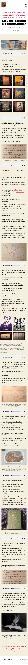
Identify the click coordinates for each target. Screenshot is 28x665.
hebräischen (18, 190)
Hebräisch (4, 502)
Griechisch (4, 499)
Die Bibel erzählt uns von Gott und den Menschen (14, 13)
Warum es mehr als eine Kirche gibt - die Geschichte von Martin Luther (14, 16)
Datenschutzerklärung (7, 662)
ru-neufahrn (9, 659)
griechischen (20, 192)
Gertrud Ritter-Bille (16, 27)
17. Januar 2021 (15, 30)
